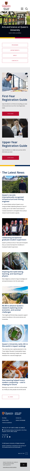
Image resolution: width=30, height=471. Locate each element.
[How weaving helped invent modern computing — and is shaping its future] (15, 369)
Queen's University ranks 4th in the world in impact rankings (15, 345)
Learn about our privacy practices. (10, 467)
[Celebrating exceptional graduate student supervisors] (15, 227)
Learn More (10, 157)
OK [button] (23, 464)
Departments (15, 50)
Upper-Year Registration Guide (14, 144)
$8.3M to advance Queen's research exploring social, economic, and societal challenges (12, 308)
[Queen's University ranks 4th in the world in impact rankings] (15, 333)
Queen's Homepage (20, 420)
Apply (15, 55)
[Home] (6, 9)
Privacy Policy (5, 420)
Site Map (4, 418)
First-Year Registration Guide (14, 98)
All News (10, 396)
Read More (10, 113)
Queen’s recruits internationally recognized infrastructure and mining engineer (13, 198)
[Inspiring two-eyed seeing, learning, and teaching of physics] (15, 261)
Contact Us (18, 418)
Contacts (15, 60)
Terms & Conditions (7, 422)
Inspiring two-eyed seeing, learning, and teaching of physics (13, 273)
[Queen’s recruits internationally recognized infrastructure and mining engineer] (15, 184)
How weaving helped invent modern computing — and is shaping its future (13, 382)
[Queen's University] (6, 4)
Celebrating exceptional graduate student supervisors (14, 238)
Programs (15, 45)
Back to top (21, 453)
